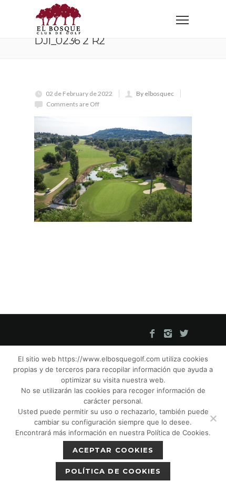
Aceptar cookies (113, 450)
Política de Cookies (113, 471)
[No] (213, 418)
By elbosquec (155, 93)
